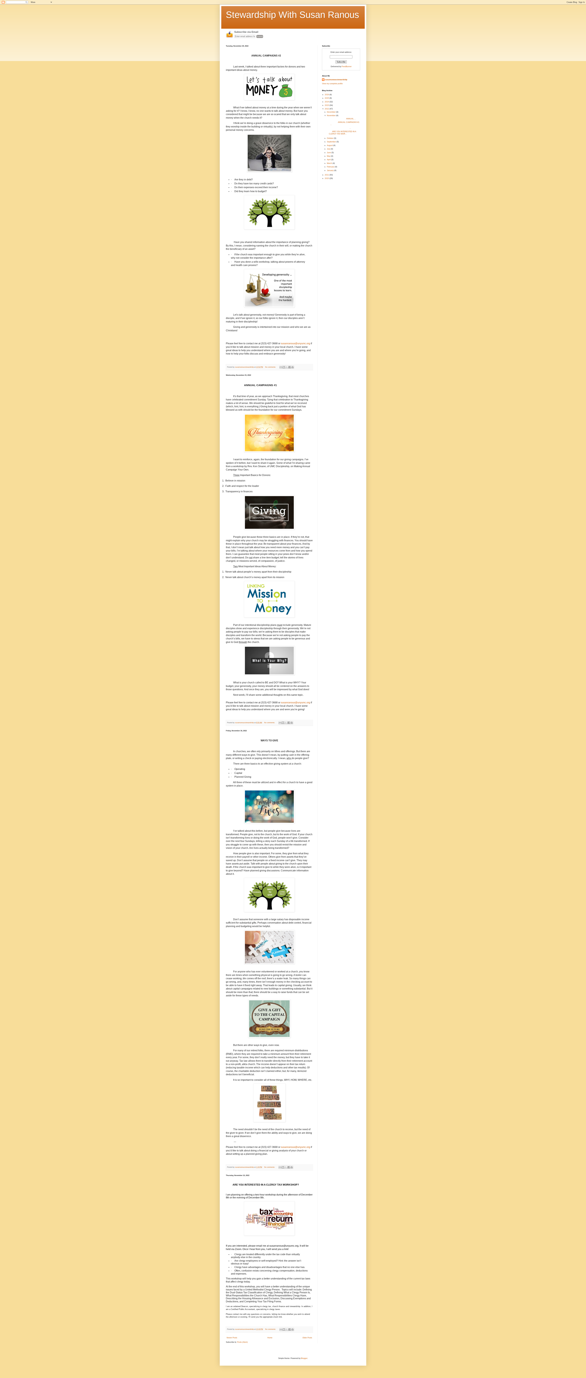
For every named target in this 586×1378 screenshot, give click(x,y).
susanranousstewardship (336, 80)
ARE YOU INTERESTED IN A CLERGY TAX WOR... (341, 132)
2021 (327, 175)
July (329, 149)
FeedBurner (347, 66)
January (330, 170)
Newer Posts (232, 1338)
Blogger (304, 1358)
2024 (327, 102)
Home (269, 1338)
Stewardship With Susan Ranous (292, 15)
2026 (327, 95)
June (329, 153)
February (331, 167)
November (331, 115)
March (330, 163)
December (331, 112)
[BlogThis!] (283, 367)
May (329, 156)
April (329, 160)
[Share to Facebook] (289, 367)
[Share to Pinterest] (292, 367)
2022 (327, 109)
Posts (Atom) (242, 1342)
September (331, 142)
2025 (327, 98)
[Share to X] (286, 367)
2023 (327, 105)
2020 (327, 178)
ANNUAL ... (341, 119)
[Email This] (280, 367)
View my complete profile (332, 84)
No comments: (270, 367)
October (330, 138)
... (339, 128)
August (330, 145)
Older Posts (307, 1338)
